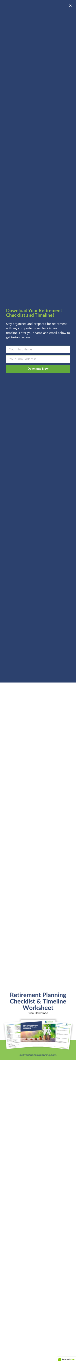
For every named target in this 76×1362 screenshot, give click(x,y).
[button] (70, 5)
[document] (38, 681)
